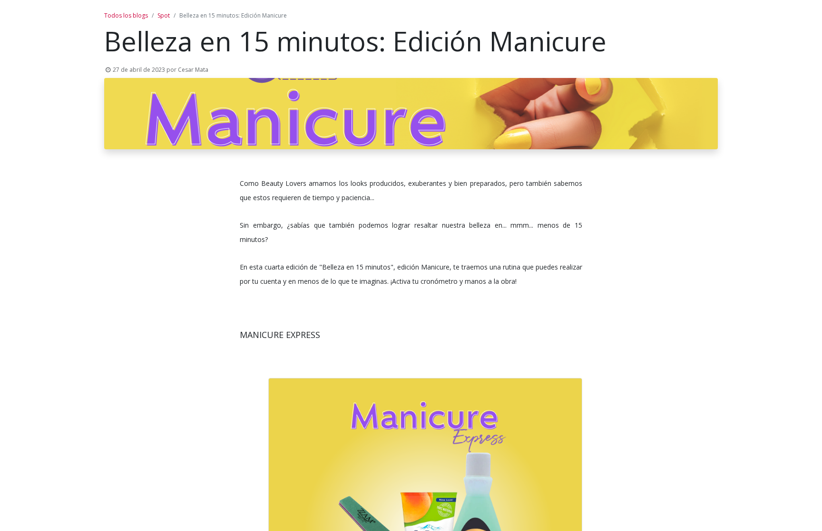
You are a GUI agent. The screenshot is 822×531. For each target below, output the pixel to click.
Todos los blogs (126, 15)
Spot (163, 15)
